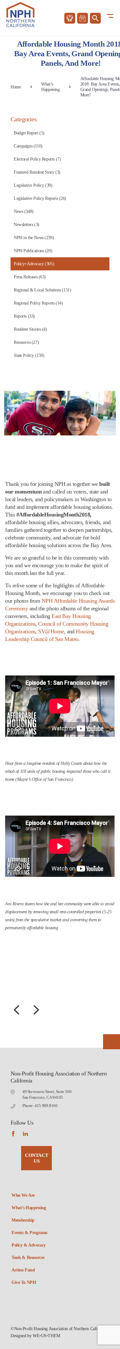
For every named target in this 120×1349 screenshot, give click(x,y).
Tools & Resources (28, 1257)
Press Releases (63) (30, 277)
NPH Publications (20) (33, 250)
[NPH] (20, 16)
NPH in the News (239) (34, 237)
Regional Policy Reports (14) (38, 303)
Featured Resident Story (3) (37, 172)
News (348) (24, 211)
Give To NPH (24, 1282)
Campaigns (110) (28, 146)
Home (16, 87)
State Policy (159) (29, 355)
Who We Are (23, 1195)
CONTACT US (36, 1158)
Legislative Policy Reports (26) (40, 198)
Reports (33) (24, 316)
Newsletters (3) (26, 224)
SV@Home (51, 631)
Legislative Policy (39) (33, 185)
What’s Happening (50, 87)
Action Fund (23, 1270)
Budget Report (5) (29, 133)
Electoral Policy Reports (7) (37, 159)
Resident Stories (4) (30, 329)
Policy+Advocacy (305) (34, 263)
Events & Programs (29, 1232)
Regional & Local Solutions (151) (42, 290)
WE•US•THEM (46, 1335)
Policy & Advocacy (29, 1245)
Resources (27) (26, 342)
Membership (23, 1220)
